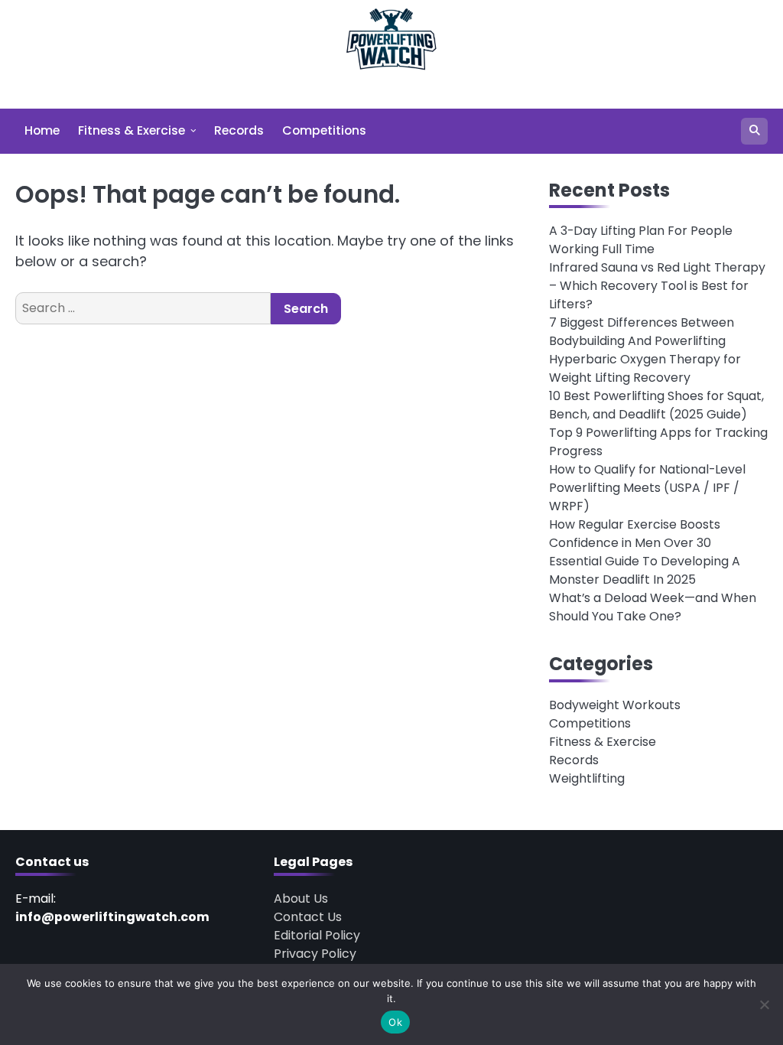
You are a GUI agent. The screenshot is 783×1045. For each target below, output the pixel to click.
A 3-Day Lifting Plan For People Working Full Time (641, 240)
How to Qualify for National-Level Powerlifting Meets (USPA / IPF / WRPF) (647, 488)
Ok (395, 1022)
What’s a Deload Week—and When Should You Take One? (652, 607)
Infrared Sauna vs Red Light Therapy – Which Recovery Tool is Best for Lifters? (657, 286)
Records (239, 130)
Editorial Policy (317, 935)
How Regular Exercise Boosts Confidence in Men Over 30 (634, 534)
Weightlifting (587, 778)
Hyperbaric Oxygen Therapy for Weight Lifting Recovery (645, 368)
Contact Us (308, 917)
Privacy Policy (315, 953)
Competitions (324, 130)
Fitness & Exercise (131, 130)
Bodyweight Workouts (615, 705)
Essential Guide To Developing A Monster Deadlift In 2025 (644, 570)
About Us (301, 898)
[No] (764, 1004)
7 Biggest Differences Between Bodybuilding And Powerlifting (641, 332)
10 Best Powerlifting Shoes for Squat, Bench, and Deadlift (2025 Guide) (656, 405)
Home (42, 130)
